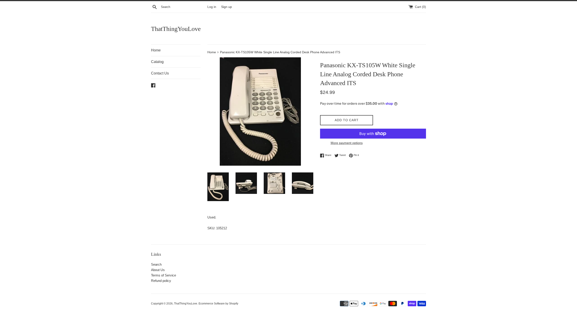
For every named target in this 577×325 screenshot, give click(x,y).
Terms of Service (163, 275)
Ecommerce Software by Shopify (218, 303)
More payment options (347, 143)
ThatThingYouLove (176, 28)
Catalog (157, 62)
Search (156, 264)
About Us (158, 270)
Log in (211, 7)
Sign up (226, 7)
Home (156, 50)
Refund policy (161, 281)
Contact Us (160, 73)
